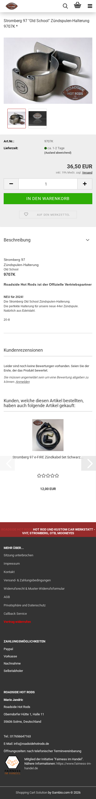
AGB (7, 597)
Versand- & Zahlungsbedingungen (27, 580)
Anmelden (23, 382)
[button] (11, 183)
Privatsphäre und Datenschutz (25, 605)
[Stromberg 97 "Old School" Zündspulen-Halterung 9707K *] (48, 70)
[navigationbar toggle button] (90, 6)
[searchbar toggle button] (65, 6)
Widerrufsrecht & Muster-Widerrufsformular (34, 588)
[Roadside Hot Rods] (10, 6)
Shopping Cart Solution (31, 792)
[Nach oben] (82, 791)
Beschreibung (17, 239)
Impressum (12, 563)
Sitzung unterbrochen (18, 555)
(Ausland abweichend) (57, 152)
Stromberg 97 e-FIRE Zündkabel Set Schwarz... (48, 457)
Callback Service (15, 613)
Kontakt (9, 572)
